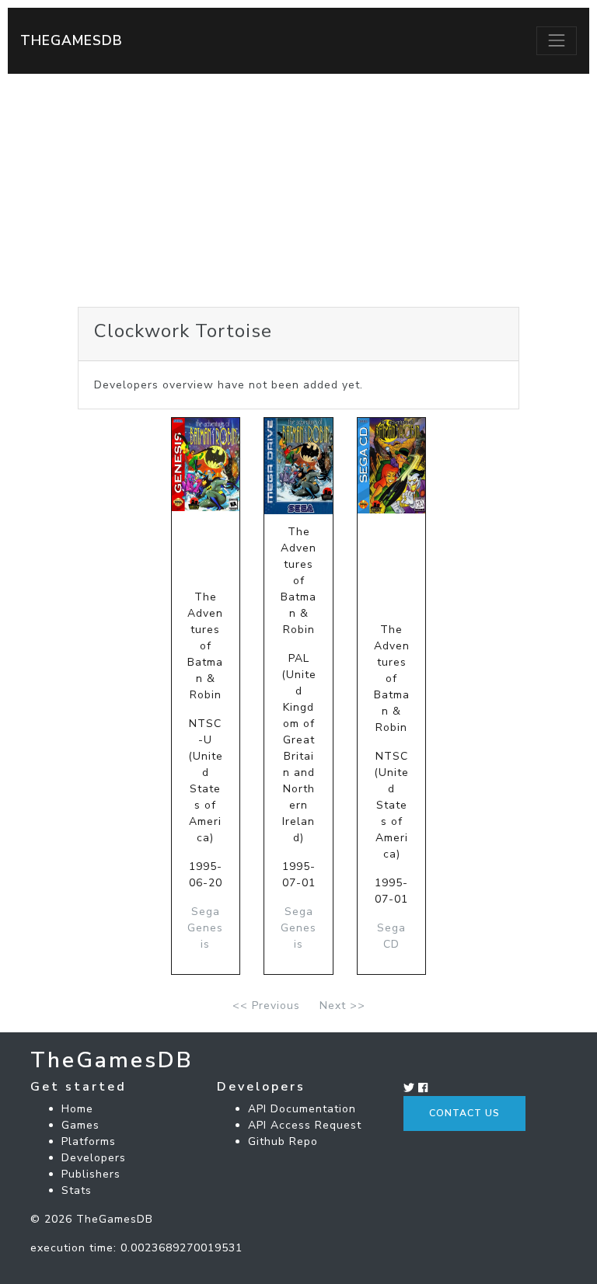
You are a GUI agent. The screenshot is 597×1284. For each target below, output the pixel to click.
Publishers (90, 1174)
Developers (93, 1157)
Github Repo (283, 1141)
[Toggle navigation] (556, 40)
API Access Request (304, 1125)
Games (80, 1125)
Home (77, 1108)
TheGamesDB (71, 40)
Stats (76, 1190)
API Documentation (302, 1108)
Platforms (88, 1141)
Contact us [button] (464, 1113)
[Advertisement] (298, 190)
